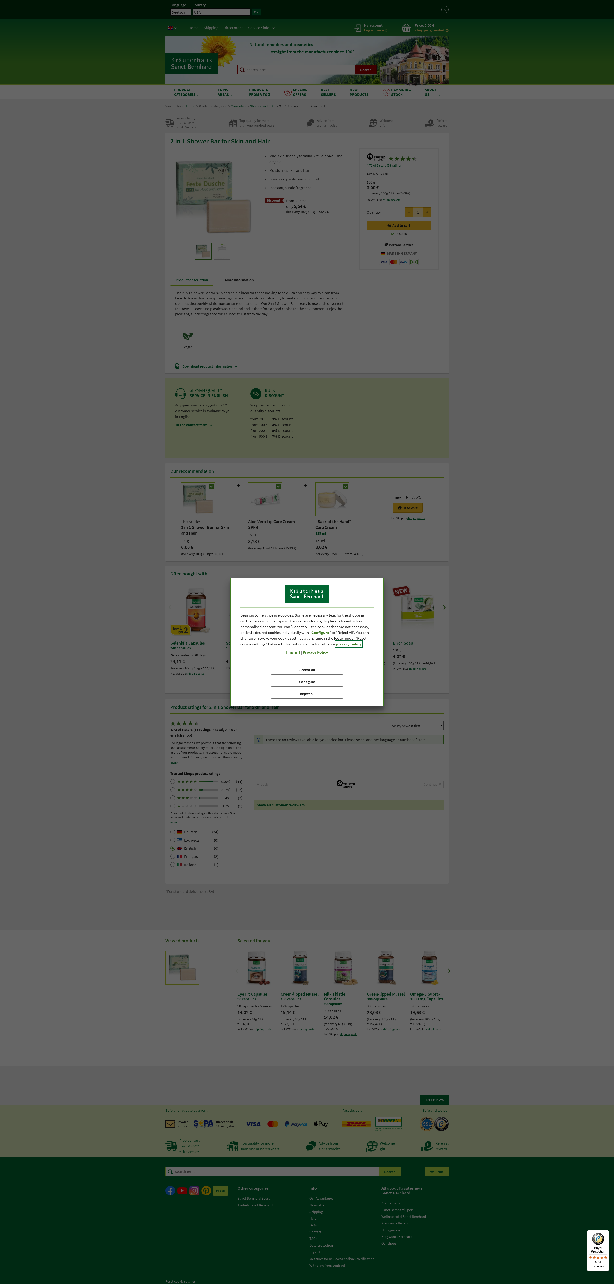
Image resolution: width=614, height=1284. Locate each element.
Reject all (307, 693)
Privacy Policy (315, 652)
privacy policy (348, 644)
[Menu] (606, 1233)
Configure (307, 681)
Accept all (307, 669)
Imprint (293, 652)
